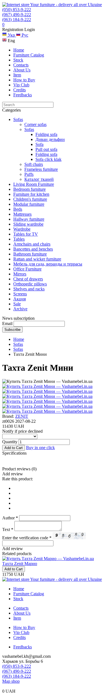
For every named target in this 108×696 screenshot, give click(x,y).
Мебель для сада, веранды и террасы (47, 264)
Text (7, 529)
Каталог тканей (39, 179)
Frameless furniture (41, 169)
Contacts (21, 65)
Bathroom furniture (30, 254)
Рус (24, 35)
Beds (17, 209)
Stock (18, 60)
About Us (21, 70)
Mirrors (19, 274)
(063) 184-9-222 (16, 19)
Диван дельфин (50, 139)
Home (18, 50)
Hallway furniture (28, 219)
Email (7, 323)
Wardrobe (21, 229)
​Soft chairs (33, 164)
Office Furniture (27, 269)
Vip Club (21, 85)
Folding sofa (46, 154)
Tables (19, 239)
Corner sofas (35, 124)
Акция (19, 299)
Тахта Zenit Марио (19, 563)
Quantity (9, 441)
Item (17, 75)
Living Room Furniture (33, 184)
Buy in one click (40, 447)
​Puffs (29, 174)
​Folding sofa (46, 134)
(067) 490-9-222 (16, 14)
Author (10, 517)
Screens (20, 294)
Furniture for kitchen (31, 194)
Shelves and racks (29, 289)
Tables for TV (25, 234)
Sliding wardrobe (28, 224)
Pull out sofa (46, 149)
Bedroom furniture (29, 189)
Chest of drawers (28, 279)
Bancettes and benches (33, 249)
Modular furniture (28, 204)
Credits (19, 89)
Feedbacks (22, 94)
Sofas (18, 119)
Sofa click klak (48, 159)
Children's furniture (30, 199)
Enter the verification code (27, 537)
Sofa (39, 144)
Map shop (11, 681)
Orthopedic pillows (30, 284)
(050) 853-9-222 (16, 9)
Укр (11, 35)
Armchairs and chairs (31, 244)
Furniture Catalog (28, 55)
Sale (17, 303)
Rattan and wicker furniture (37, 259)
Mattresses (22, 214)
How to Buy (24, 80)
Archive (20, 308)
